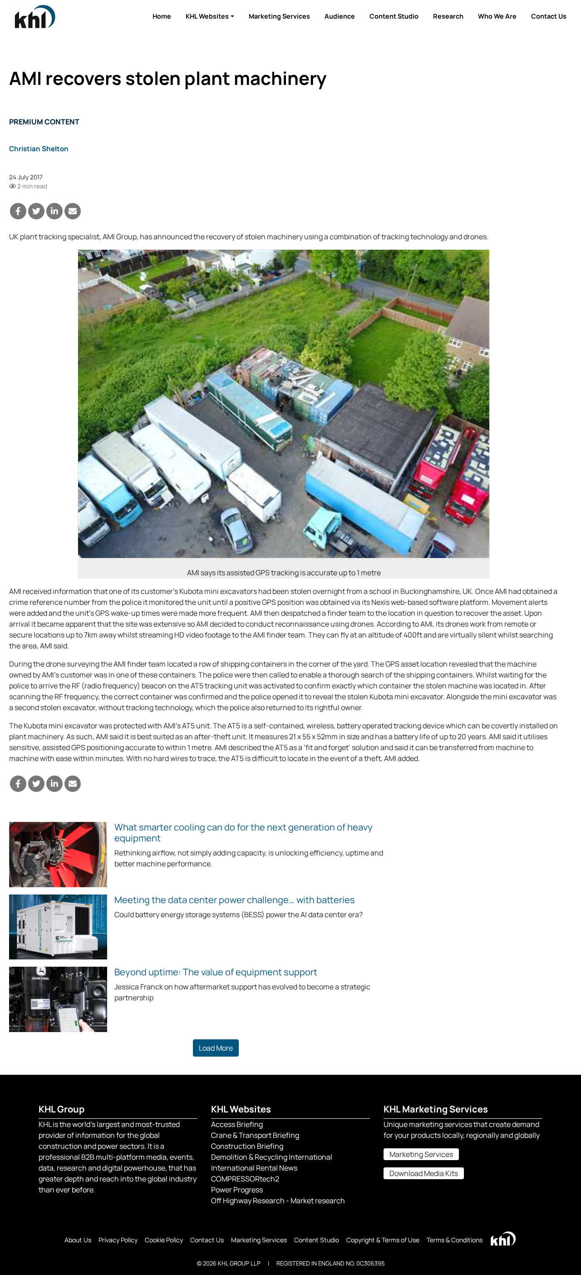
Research (448, 16)
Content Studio (394, 16)
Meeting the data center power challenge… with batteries (234, 900)
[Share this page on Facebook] (18, 211)
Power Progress (237, 1190)
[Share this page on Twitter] (36, 211)
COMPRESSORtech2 (245, 1179)
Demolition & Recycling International (271, 1157)
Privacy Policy (118, 1239)
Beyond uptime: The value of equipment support (215, 972)
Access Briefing (237, 1124)
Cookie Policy (164, 1239)
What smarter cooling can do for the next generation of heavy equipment (243, 832)
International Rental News (254, 1168)
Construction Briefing (247, 1146)
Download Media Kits (423, 1173)
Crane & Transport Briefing (255, 1135)
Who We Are (497, 16)
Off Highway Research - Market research (278, 1201)
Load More (216, 1048)
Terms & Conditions (455, 1239)
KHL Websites (207, 16)
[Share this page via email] (72, 211)
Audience (340, 16)
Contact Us (548, 16)
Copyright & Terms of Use (382, 1239)
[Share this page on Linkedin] (54, 211)
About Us (77, 1239)
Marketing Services (279, 16)
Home (162, 16)
